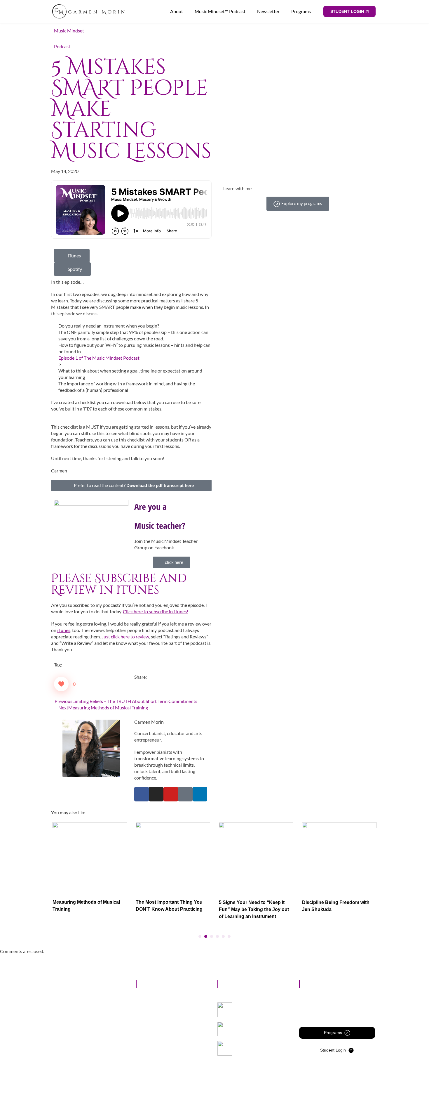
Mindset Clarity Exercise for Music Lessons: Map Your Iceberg (263, 1010)
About (176, 11)
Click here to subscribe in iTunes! (155, 611)
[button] (136, 683)
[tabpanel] (90, 868)
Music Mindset (69, 30)
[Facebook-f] (141, 794)
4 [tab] (217, 936)
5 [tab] (223, 936)
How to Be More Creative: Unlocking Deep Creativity (263, 1046)
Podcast (62, 46)
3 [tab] (211, 936)
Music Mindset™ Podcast (220, 11)
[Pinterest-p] (185, 794)
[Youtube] (170, 794)
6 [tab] (229, 936)
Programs (301, 11)
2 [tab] (205, 936)
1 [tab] (199, 936)
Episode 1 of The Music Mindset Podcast (98, 358)
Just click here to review (125, 636)
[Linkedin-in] (200, 794)
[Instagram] (156, 794)
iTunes (63, 630)
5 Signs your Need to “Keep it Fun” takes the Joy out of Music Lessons (263, 1029)
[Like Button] (61, 684)
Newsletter (268, 11)
